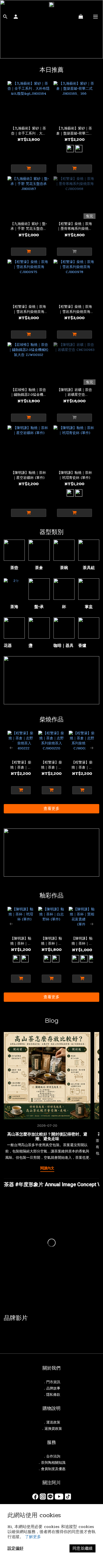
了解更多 (33, 1537)
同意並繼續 (82, 1548)
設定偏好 (16, 1548)
